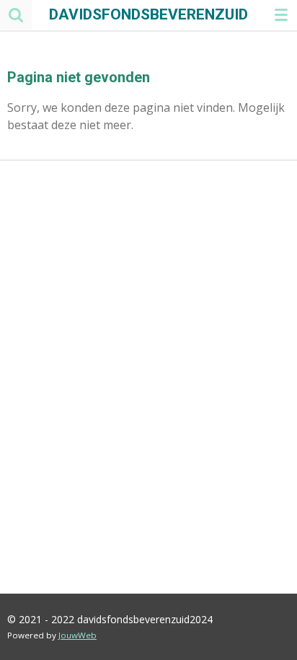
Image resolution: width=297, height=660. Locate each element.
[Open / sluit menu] (281, 15)
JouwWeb (77, 635)
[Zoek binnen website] (16, 15)
